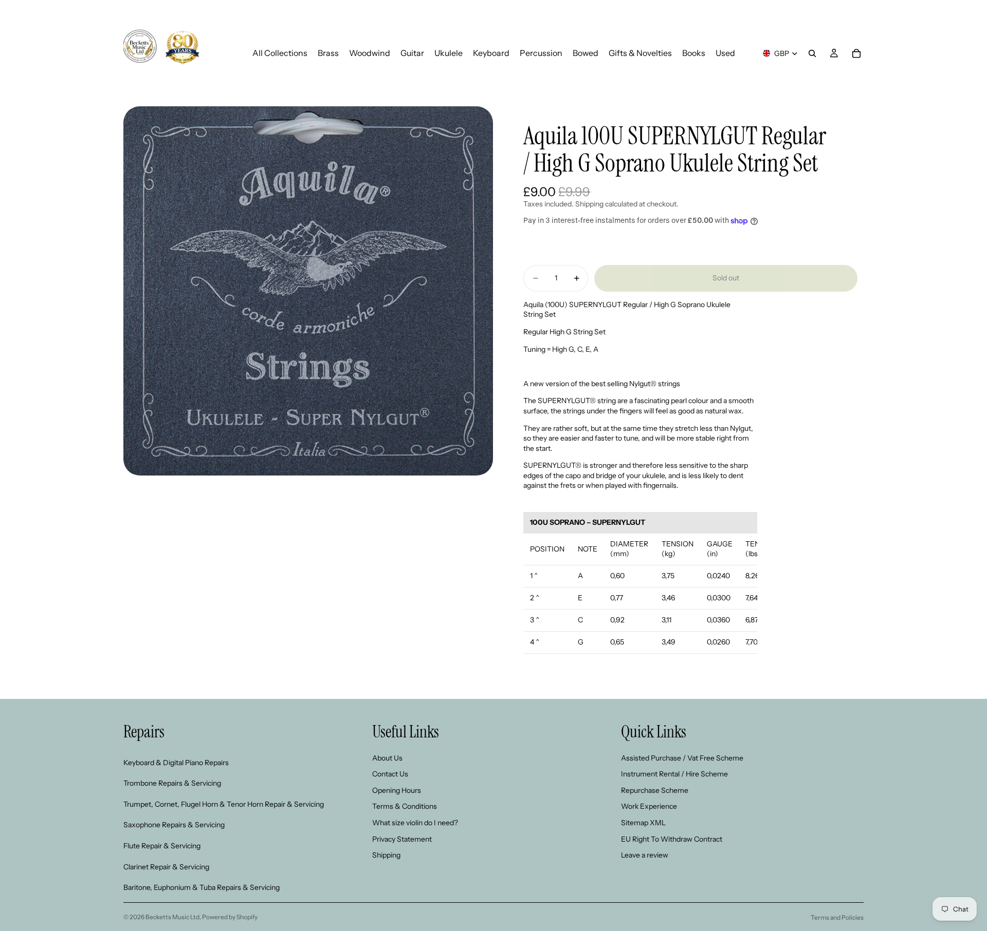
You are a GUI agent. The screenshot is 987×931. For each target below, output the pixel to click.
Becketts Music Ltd (172, 917)
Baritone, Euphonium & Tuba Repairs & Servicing (201, 887)
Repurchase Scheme (654, 790)
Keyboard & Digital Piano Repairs (176, 762)
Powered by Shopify (230, 917)
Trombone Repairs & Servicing (172, 783)
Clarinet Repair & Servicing (166, 866)
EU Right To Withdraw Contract (671, 839)
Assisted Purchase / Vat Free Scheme (682, 758)
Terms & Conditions (404, 806)
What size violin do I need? (415, 822)
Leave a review (644, 855)
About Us (387, 758)
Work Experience (649, 806)
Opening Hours (396, 790)
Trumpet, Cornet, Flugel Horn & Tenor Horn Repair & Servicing (223, 804)
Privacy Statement (402, 839)
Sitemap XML (643, 822)
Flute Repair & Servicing (161, 845)
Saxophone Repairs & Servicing (174, 825)
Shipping (386, 855)
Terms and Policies (837, 917)
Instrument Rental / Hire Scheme (674, 774)
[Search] (812, 53)
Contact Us (390, 774)
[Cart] (856, 53)
